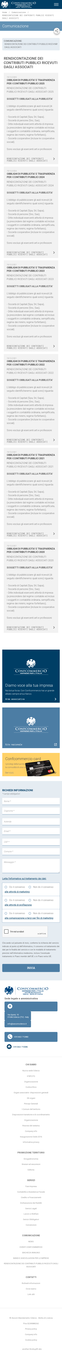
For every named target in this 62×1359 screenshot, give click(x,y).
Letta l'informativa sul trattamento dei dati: (24, 878)
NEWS (31, 1241)
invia (31, 968)
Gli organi (31, 1098)
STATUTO (31, 1076)
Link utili (31, 1294)
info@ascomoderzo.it (17, 1024)
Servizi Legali (31, 1208)
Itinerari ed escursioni (31, 1164)
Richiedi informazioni (31, 1283)
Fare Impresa (31, 1186)
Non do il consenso (43, 887)
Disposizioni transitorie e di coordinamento (31, 1114)
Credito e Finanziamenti (31, 1197)
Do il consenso (17, 887)
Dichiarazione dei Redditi (31, 1203)
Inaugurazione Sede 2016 (31, 1137)
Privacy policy (31, 1329)
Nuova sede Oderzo (31, 1070)
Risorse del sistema (31, 1126)
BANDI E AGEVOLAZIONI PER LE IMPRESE (31, 1258)
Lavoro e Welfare (31, 1214)
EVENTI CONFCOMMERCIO (31, 1247)
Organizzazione (31, 1082)
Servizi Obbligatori (31, 1219)
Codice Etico (31, 1087)
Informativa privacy (31, 1142)
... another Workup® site (31, 1349)
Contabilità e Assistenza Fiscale (31, 1192)
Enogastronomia (31, 1159)
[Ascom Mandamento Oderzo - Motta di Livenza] (18, 4)
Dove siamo (31, 1289)
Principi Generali (31, 1104)
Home (4, 12)
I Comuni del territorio (31, 1109)
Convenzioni (31, 1225)
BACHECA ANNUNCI (31, 1252)
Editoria (31, 1170)
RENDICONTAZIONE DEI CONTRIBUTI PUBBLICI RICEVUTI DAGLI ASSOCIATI (31, 1265)
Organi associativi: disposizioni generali (31, 1092)
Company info (31, 1131)
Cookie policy (31, 1340)
